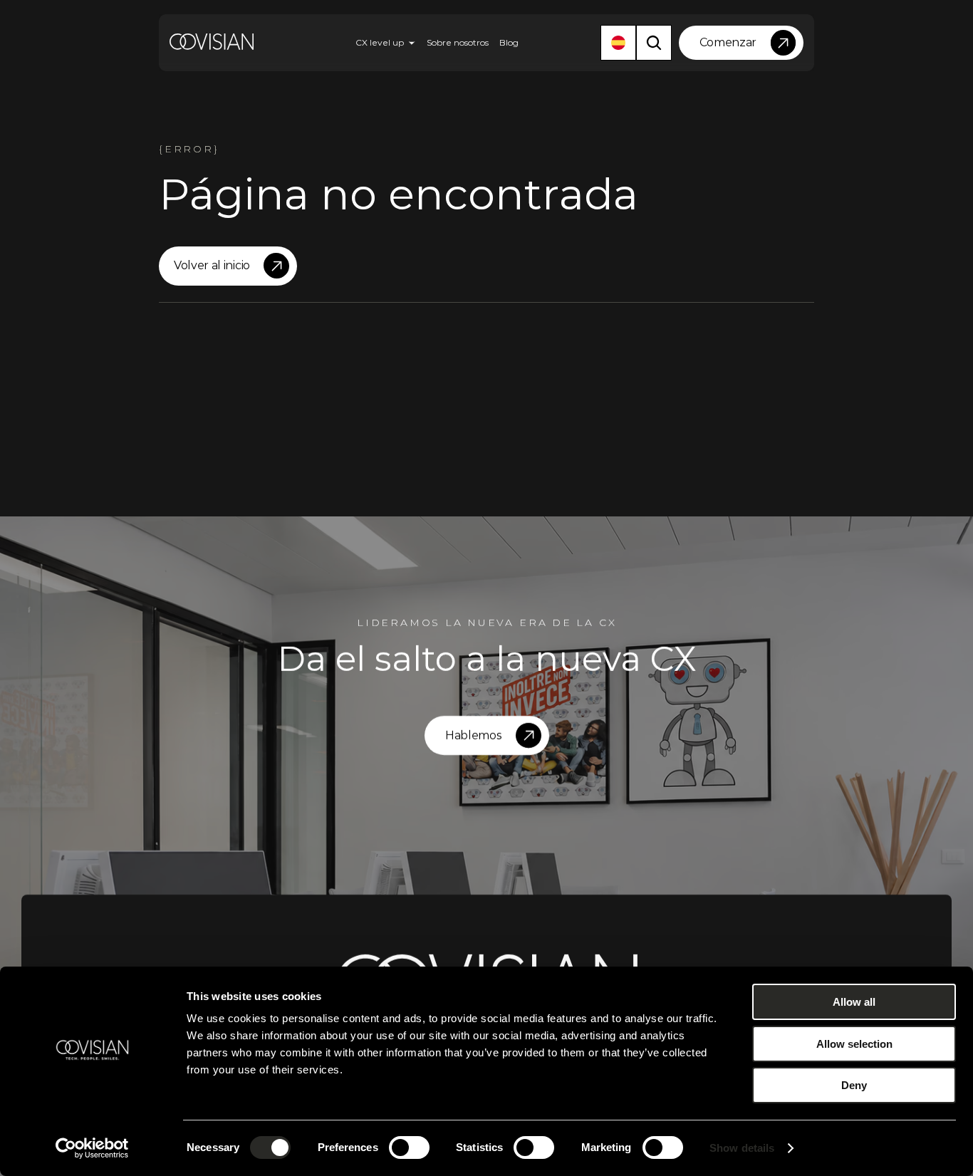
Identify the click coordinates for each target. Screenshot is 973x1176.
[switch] (409, 1147)
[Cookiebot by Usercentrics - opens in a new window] (92, 1148)
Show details (741, 1148)
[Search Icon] (654, 42)
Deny (854, 1085)
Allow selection (854, 1044)
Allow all (854, 1002)
